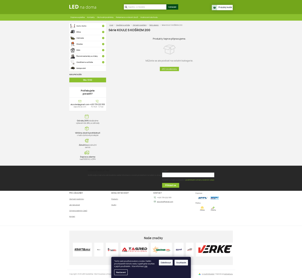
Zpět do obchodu (169, 69)
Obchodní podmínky (105, 17)
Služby (113, 205)
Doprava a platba (77, 17)
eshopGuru (228, 274)
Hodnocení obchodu (149, 17)
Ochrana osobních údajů (78, 211)
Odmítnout (166, 262)
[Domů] (111, 25)
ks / (87, 80)
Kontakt (72, 216)
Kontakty (91, 17)
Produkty (114, 199)
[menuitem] (87, 26)
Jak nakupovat (74, 205)
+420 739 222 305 (97, 104)
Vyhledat (172, 7)
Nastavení (121, 272)
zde (145, 266)
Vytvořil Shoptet (208, 274)
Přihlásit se (170, 185)
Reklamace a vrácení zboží (127, 17)
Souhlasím (181, 262)
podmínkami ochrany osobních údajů (200, 180)
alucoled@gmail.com (79, 104)
